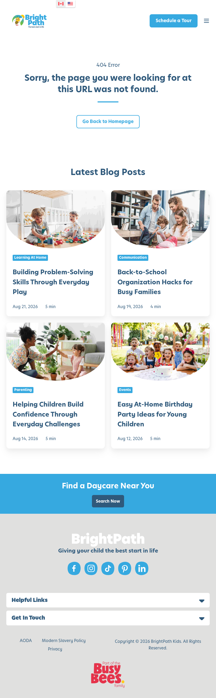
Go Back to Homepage (108, 121)
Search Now (108, 501)
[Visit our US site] (70, 3)
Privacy (55, 649)
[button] (206, 20)
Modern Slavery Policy (64, 640)
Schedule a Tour (174, 20)
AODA (26, 640)
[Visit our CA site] (61, 3)
